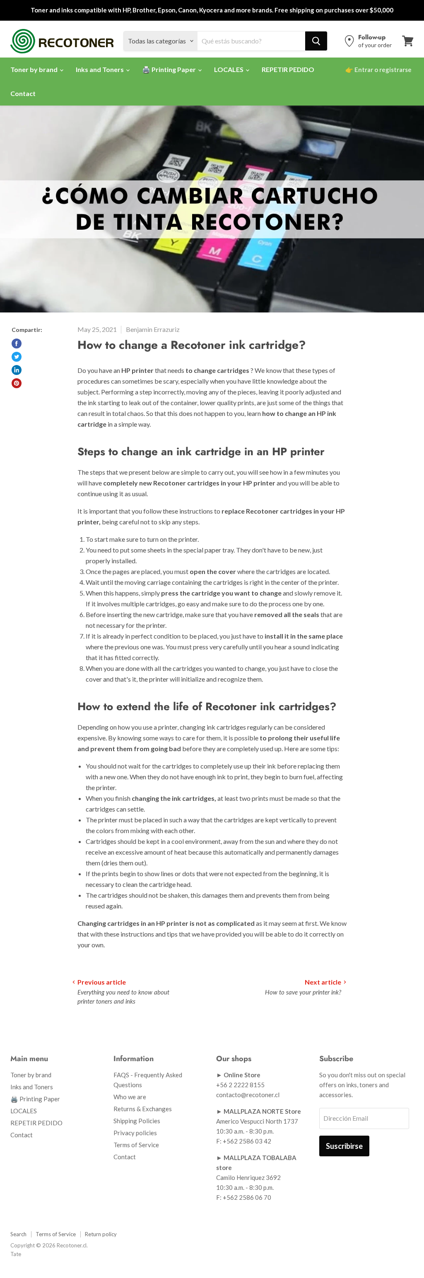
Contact (23, 93)
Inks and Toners (100, 69)
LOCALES (229, 69)
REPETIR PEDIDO (288, 69)
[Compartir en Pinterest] (17, 383)
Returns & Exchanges (142, 1108)
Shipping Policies (136, 1120)
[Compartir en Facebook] (17, 343)
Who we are (129, 1096)
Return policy (101, 1234)
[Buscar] (316, 40)
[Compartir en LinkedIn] (17, 370)
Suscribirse (344, 1146)
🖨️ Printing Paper (169, 69)
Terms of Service (136, 1144)
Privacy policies (135, 1132)
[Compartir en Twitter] (17, 357)
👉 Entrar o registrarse (378, 69)
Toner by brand (34, 69)
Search (18, 1234)
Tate (15, 1254)
